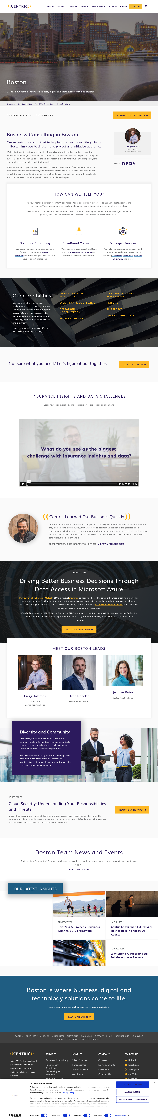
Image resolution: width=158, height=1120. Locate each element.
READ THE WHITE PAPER (131, 809)
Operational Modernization (70, 310)
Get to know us (78, 869)
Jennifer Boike (123, 692)
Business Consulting (57, 1060)
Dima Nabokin (79, 696)
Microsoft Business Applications (120, 295)
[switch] (66, 1115)
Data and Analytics (120, 315)
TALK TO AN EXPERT (133, 364)
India (109, 1036)
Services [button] (50, 6)
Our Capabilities (25, 103)
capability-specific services (79, 252)
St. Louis (96, 1039)
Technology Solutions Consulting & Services (53, 1069)
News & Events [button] (98, 6)
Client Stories (79, 1060)
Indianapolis (122, 1036)
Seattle (85, 1039)
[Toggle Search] (146, 6)
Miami (60, 1039)
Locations (103, 1069)
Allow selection (132, 1092)
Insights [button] (84, 6)
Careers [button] (123, 6)
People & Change (71, 318)
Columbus (86, 1036)
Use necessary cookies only (133, 1099)
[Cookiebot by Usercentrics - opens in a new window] (15, 1115)
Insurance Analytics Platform (108, 604)
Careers (102, 1060)
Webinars (77, 1074)
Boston (19, 1036)
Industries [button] (73, 6)
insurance (73, 597)
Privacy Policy (68, 1093)
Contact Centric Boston (131, 115)
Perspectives (79, 1064)
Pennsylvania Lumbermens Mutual (35, 597)
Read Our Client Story (44, 103)
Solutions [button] (61, 6)
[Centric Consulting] (19, 7)
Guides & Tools (80, 1069)
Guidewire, (118, 258)
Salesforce (128, 255)
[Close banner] (154, 1082)
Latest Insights (64, 103)
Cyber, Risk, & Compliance (77, 302)
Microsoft (117, 255)
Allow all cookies (133, 1085)
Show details (120, 1115)
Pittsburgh (72, 1039)
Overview (11, 103)
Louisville (137, 1036)
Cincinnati (58, 1036)
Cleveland (72, 1036)
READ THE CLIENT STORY (78, 629)
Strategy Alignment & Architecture (73, 295)
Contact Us (136, 6)
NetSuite (138, 255)
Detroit (99, 1036)
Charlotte (32, 1036)
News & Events (106, 1064)
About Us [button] (113, 6)
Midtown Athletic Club (111, 543)
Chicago (45, 1036)
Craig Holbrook (132, 146)
